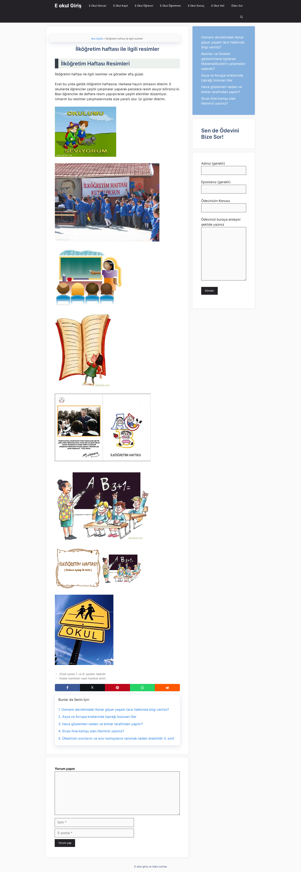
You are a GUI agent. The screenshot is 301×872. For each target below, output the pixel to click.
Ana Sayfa (97, 38)
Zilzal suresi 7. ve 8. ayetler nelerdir (82, 674)
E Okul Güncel (97, 5)
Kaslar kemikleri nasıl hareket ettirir (82, 678)
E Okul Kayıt (120, 5)
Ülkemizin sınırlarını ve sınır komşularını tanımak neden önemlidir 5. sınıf (118, 738)
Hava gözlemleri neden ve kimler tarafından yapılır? (102, 724)
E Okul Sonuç (196, 5)
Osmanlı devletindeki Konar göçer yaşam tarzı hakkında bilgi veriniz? (115, 710)
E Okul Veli (217, 5)
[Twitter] (92, 687)
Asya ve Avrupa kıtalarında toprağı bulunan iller (99, 717)
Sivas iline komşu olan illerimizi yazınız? (93, 731)
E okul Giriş (68, 6)
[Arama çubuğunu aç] (241, 17)
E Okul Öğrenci (144, 5)
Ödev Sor (237, 5)
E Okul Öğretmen (170, 5)
